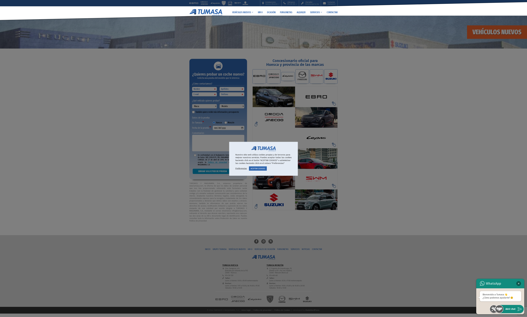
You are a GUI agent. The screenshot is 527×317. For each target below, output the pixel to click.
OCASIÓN (271, 12)
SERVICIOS (315, 12)
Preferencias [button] (241, 168)
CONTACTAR (332, 12)
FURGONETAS (286, 12)
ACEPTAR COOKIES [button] (258, 168)
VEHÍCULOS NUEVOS (241, 12)
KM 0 (260, 12)
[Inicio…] (208, 11)
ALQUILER (301, 12)
